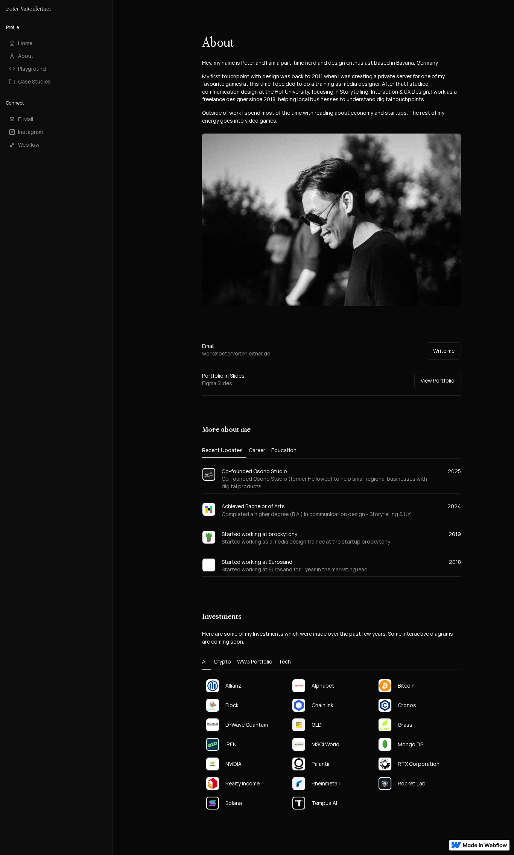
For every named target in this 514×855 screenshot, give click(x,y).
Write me (444, 350)
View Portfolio (438, 380)
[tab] (224, 450)
